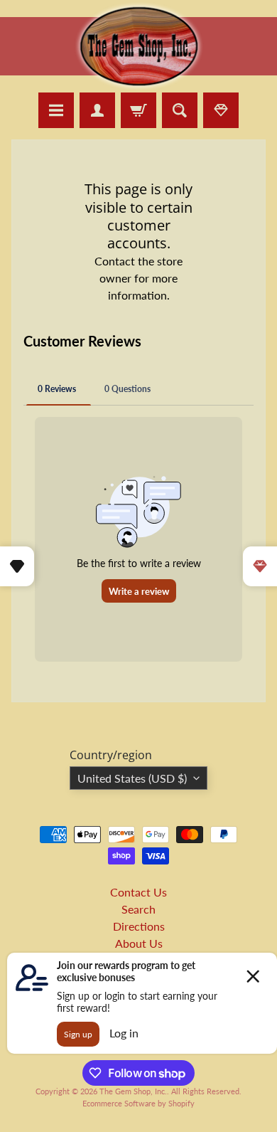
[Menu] (56, 110)
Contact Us (138, 892)
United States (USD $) (132, 778)
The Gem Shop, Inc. (133, 1091)
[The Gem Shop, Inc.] (139, 83)
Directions (139, 926)
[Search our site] (179, 110)
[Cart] (138, 110)
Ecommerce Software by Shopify (138, 1103)
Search (138, 909)
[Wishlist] (221, 110)
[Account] (97, 110)
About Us (139, 943)
